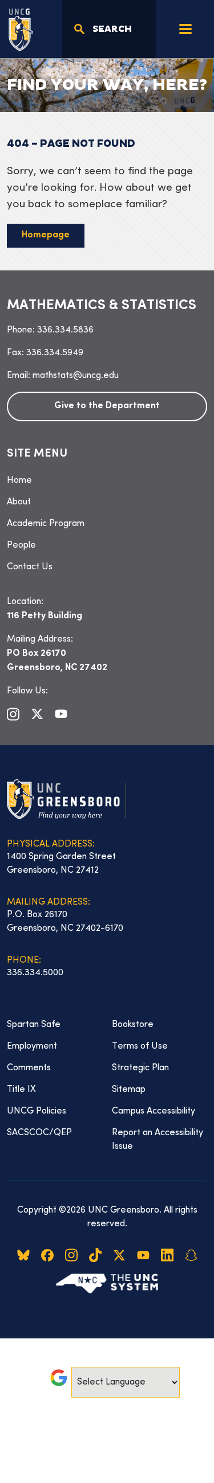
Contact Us (30, 567)
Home (19, 480)
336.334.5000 (35, 972)
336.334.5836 (65, 330)
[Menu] (185, 29)
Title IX (21, 1089)
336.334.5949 (54, 353)
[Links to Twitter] (37, 713)
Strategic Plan (140, 1068)
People (21, 545)
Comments (29, 1068)
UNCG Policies (36, 1111)
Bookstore (133, 1024)
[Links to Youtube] (61, 713)
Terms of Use (140, 1046)
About (19, 502)
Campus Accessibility (153, 1111)
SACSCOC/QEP (39, 1132)
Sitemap (129, 1089)
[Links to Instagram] (13, 713)
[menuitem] (107, 480)
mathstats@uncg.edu (76, 375)
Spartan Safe (33, 1024)
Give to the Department (107, 406)
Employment (32, 1046)
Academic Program (45, 523)
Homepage (46, 235)
